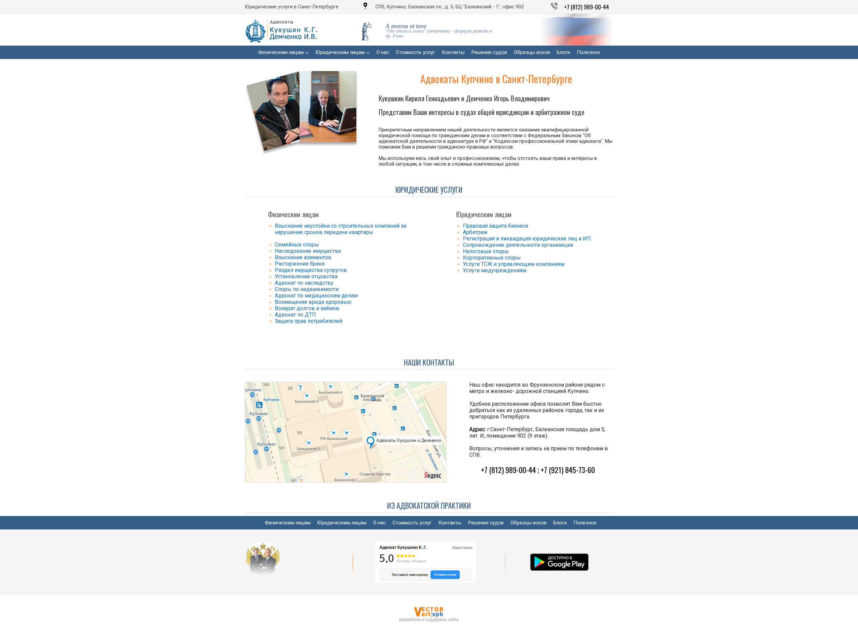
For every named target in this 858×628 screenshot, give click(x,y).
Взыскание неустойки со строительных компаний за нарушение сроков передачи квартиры (340, 229)
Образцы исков (532, 52)
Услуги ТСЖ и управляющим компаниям (513, 264)
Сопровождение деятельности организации (518, 245)
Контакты (453, 52)
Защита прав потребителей (308, 321)
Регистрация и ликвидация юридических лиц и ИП (527, 238)
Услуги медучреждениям (494, 270)
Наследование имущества (308, 251)
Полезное (588, 52)
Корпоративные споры (492, 257)
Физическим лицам (281, 52)
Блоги (563, 52)
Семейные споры (297, 244)
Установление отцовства (306, 276)
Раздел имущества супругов (311, 270)
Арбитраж (475, 232)
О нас (382, 52)
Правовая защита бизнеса (495, 226)
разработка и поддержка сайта (429, 619)
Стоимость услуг (415, 52)
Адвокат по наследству (304, 283)
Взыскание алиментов (303, 257)
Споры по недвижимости (307, 289)
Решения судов (489, 52)
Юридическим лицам (340, 52)
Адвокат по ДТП (295, 314)
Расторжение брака (299, 264)
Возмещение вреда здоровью (313, 302)
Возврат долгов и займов (307, 308)
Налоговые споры (486, 251)
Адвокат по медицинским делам (316, 295)
